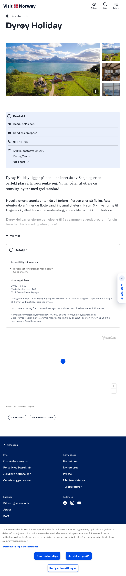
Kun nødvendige (47, 556)
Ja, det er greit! (79, 556)
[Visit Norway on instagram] (72, 503)
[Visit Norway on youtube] (79, 503)
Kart (6, 516)
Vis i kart (19, 161)
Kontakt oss (70, 461)
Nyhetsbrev (70, 467)
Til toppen (12, 444)
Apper (7, 509)
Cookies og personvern (18, 480)
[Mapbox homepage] (109, 338)
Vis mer (15, 235)
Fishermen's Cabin (42, 417)
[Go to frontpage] (24, 6)
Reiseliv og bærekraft (17, 467)
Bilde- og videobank (16, 503)
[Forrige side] (11, 69)
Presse (67, 474)
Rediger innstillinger (62, 568)
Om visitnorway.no (15, 461)
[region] (63, 364)
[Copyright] (96, 91)
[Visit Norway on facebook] (65, 503)
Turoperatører (72, 486)
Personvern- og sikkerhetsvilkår (20, 546)
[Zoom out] (113, 391)
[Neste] (95, 69)
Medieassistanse (74, 480)
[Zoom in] (113, 386)
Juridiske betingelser (17, 474)
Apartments (17, 417)
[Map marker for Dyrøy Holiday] (63, 361)
